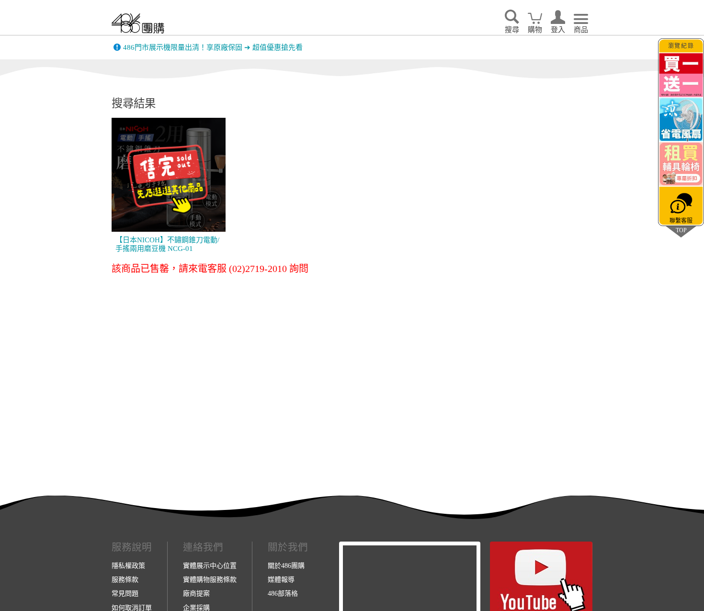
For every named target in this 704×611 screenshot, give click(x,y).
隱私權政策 (128, 565)
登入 (558, 30)
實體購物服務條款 (210, 579)
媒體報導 (281, 579)
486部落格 (283, 593)
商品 (581, 30)
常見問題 (125, 593)
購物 (535, 30)
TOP (681, 230)
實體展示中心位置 (210, 565)
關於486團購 (286, 565)
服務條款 (125, 579)
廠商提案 (196, 593)
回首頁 (138, 23)
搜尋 (512, 30)
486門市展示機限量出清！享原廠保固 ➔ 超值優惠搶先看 (213, 47)
